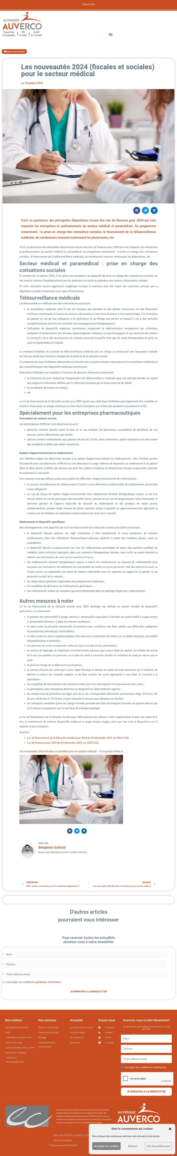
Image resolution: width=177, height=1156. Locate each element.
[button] (170, 1129)
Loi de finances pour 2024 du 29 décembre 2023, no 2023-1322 (63, 742)
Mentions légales (63, 1140)
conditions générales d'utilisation (42, 982)
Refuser (132, 1146)
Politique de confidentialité (63, 1145)
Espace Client (88, 4)
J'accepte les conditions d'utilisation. (145, 1067)
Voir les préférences (158, 1146)
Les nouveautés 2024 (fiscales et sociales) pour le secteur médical (57, 751)
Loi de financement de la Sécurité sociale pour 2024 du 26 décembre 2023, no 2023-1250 (78, 737)
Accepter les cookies (106, 1146)
